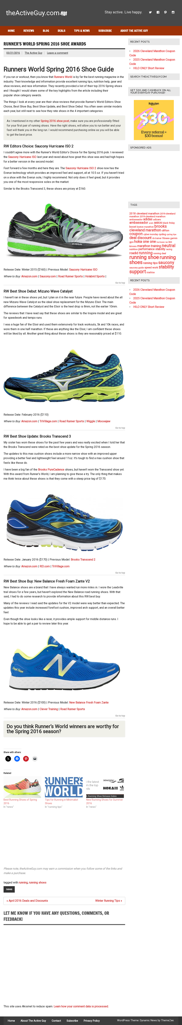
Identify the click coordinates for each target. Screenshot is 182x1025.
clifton (165, 230)
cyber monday (150, 234)
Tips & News (82, 31)
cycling (162, 234)
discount (144, 238)
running (23, 882)
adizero (157, 219)
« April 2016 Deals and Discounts (27, 900)
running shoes (37, 882)
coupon (136, 234)
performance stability (151, 249)
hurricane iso (162, 242)
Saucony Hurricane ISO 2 (81, 168)
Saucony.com (48, 276)
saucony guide (136, 267)
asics (158, 222)
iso (170, 241)
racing (169, 249)
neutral (168, 245)
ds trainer (157, 238)
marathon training (149, 246)
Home (11, 31)
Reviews (28, 31)
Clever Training (49, 709)
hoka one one (145, 241)
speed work (151, 267)
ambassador (138, 222)
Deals (61, 31)
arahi (151, 223)
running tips (150, 263)
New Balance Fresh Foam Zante (89, 702)
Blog (46, 31)
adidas (147, 219)
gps (131, 242)
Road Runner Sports (70, 276)
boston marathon (145, 227)
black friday (169, 223)
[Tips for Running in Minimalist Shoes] (64, 787)
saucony (166, 262)
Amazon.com (29, 276)
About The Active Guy (134, 31)
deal (133, 237)
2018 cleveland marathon (144, 213)
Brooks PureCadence (51, 469)
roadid (133, 253)
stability (166, 266)
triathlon (151, 272)
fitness (166, 238)
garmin (173, 238)
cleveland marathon (145, 230)
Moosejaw (103, 421)
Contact (56, 1021)
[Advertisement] (64, 839)
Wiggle (90, 421)
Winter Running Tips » (108, 900)
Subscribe (105, 31)
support (137, 271)
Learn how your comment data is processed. (81, 1006)
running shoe (144, 257)
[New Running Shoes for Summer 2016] (105, 787)
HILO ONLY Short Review (148, 68)
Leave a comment (57, 53)
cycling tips (171, 234)
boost (132, 226)
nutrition (133, 249)
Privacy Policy (92, 1021)
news (9, 889)
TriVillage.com (48, 421)
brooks (160, 226)
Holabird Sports (95, 276)
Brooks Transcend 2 (83, 559)
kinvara (132, 246)
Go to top (120, 283)
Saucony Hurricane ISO (22, 157)
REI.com (45, 566)
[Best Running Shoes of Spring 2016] (22, 787)
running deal (159, 253)
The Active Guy (33, 53)
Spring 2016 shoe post (55, 121)
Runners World (63, 77)
